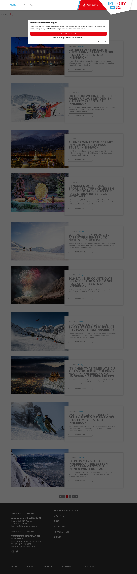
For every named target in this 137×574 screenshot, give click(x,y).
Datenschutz (102, 42)
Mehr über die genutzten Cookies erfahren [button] (67, 38)
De (23, 5)
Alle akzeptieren (68, 34)
